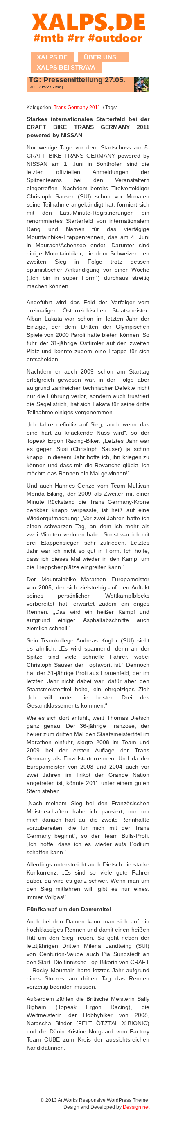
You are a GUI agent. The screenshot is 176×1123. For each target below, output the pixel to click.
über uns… (103, 57)
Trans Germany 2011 (77, 107)
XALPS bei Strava (66, 67)
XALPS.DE (52, 57)
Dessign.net (136, 1107)
